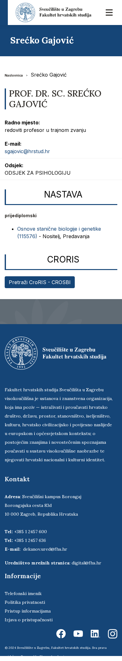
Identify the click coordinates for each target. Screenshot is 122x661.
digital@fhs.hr (86, 563)
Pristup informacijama (28, 611)
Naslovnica (14, 75)
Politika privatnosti (25, 602)
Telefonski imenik (23, 593)
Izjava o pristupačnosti (29, 620)
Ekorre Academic (53, 656)
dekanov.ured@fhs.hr (45, 549)
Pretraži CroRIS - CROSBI (40, 282)
